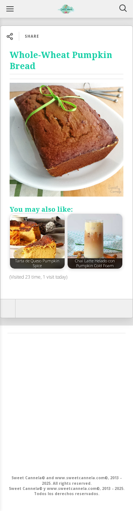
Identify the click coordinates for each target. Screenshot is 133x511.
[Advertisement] (66, 403)
